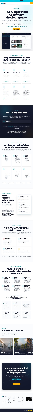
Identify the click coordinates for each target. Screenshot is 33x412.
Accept (30, 410)
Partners (21, 3)
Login (28, 3)
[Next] (23, 335)
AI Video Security (14, 398)
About (18, 397)
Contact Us (23, 404)
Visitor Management (14, 403)
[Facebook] (2, 402)
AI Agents (9, 402)
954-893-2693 (4, 403)
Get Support (23, 398)
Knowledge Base (23, 400)
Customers (24, 3)
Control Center (9, 398)
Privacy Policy (12, 410)
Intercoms (14, 401)
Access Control (14, 400)
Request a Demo (16, 29)
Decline (25, 410)
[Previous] (20, 335)
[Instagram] (4, 402)
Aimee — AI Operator (9, 400)
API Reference (23, 402)
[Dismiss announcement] (32, 1)
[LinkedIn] (6, 402)
